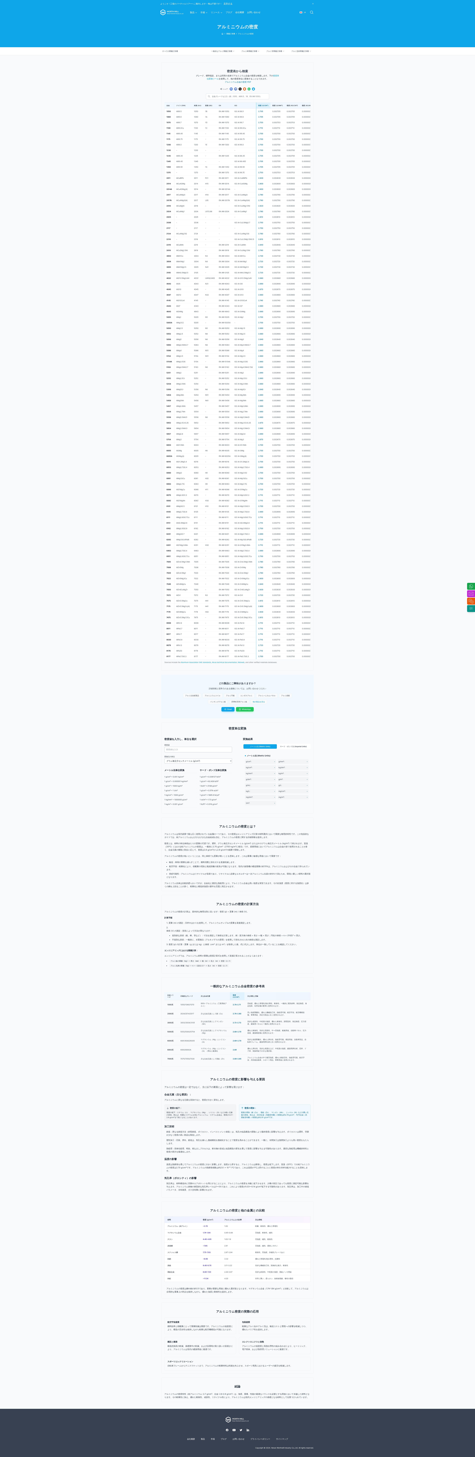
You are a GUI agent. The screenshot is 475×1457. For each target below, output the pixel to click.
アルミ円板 (230, 695)
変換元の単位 (169, 757)
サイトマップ (282, 1439)
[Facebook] (231, 89)
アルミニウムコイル (212, 695)
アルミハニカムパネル (266, 695)
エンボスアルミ (246, 695)
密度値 (167, 745)
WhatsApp (246, 709)
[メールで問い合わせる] (471, 593)
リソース (215, 12)
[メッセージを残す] (471, 608)
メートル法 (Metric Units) (260, 746)
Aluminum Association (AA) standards (196, 662)
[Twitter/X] (240, 89)
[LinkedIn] (235, 89)
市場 (202, 12)
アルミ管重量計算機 (274, 51)
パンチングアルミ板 (218, 702)
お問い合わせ (254, 12)
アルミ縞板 (285, 695)
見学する (228, 3)
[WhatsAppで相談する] (471, 586)
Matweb (241, 662)
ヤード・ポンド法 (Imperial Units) (293, 746)
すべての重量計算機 (170, 51)
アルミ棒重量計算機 (249, 51)
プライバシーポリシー (260, 1439)
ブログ (229, 12)
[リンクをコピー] (253, 89)
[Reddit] (244, 89)
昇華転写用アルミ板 (239, 702)
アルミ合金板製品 (192, 695)
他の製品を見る (259, 702)
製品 (192, 12)
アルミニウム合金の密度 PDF (238, 82)
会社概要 (239, 12)
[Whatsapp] (249, 89)
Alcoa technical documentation (224, 662)
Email (229, 709)
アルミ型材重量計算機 (300, 51)
